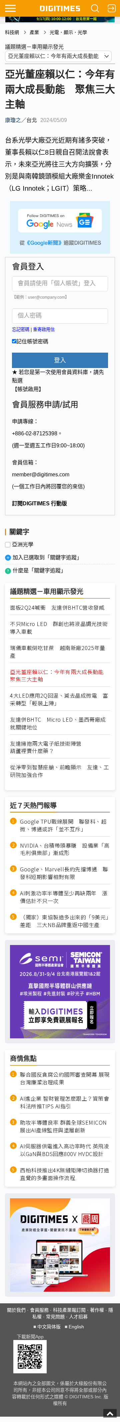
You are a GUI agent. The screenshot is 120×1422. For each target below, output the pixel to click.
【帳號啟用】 (28, 389)
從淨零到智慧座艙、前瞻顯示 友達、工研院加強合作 (59, 771)
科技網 (12, 32)
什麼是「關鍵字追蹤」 (39, 570)
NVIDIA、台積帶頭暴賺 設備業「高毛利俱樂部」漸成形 (65, 849)
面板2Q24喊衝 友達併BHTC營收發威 (57, 607)
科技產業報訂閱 (69, 1310)
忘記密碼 (20, 329)
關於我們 (16, 1310)
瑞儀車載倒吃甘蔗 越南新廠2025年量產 (57, 651)
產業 (34, 32)
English (76, 1326)
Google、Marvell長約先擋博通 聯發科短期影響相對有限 (64, 873)
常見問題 (55, 1316)
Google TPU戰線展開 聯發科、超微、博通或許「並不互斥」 (63, 825)
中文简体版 (49, 1326)
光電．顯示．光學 (68, 32)
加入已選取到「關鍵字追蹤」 (47, 557)
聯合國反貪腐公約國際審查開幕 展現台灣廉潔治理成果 (65, 1078)
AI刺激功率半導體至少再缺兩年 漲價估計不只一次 (64, 897)
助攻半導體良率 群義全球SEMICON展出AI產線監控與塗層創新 (63, 1126)
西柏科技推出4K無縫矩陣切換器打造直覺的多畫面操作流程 (64, 1174)
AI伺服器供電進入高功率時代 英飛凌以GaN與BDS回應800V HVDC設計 (64, 1150)
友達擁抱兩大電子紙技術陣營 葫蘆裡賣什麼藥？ (48, 747)
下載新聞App (30, 1336)
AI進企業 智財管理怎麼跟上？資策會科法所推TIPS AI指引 (64, 1102)
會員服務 (39, 1310)
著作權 (97, 1310)
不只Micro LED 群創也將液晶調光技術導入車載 (59, 627)
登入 (60, 360)
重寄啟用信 (44, 329)
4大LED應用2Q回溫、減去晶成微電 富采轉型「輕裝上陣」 (59, 699)
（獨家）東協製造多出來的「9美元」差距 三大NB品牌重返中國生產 (64, 921)
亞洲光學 (22, 544)
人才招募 (78, 1316)
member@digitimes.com (40, 474)
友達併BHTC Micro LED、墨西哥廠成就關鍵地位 (58, 723)
